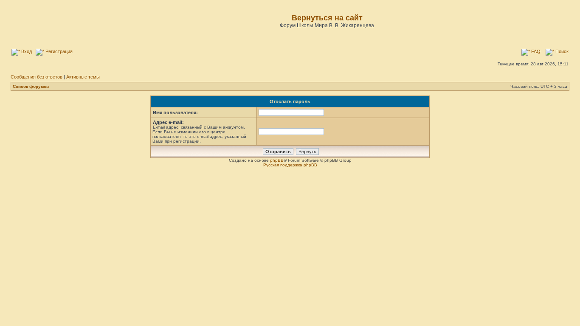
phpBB (277, 160)
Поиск (561, 51)
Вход (26, 51)
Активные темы (83, 76)
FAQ (535, 51)
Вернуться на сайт (327, 18)
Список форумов (31, 86)
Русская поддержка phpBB (290, 165)
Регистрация (58, 51)
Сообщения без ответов (36, 76)
